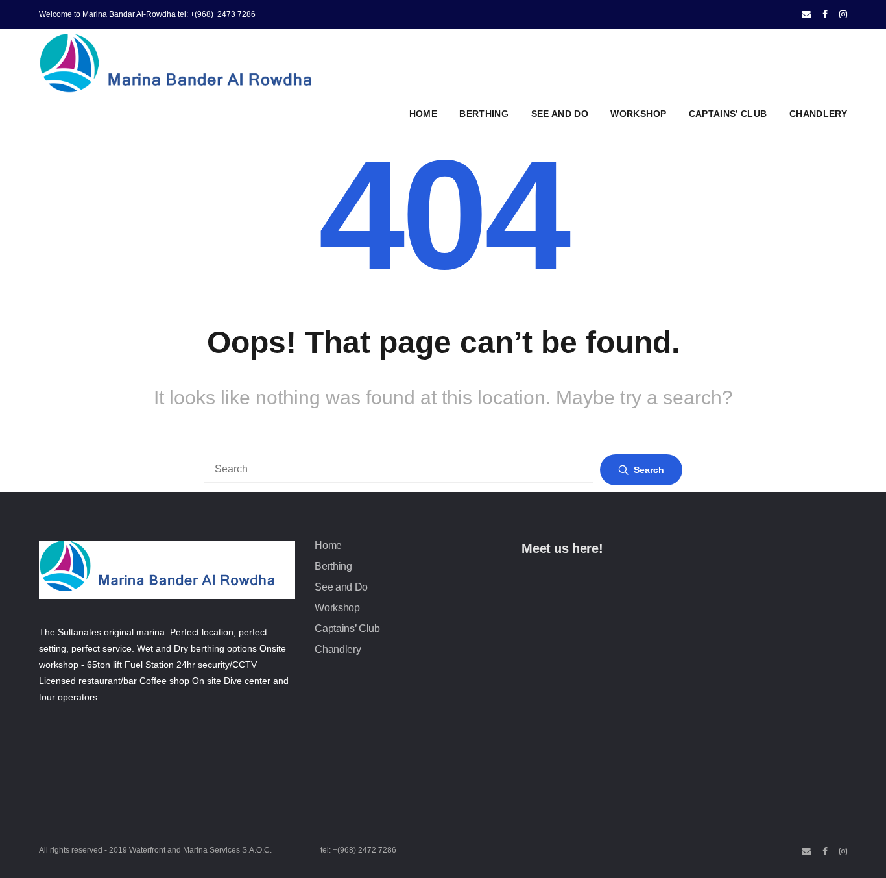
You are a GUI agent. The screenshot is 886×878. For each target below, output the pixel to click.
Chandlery (818, 113)
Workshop (638, 113)
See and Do (560, 113)
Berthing (484, 113)
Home (423, 113)
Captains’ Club (728, 113)
